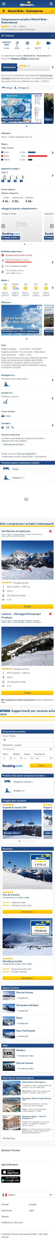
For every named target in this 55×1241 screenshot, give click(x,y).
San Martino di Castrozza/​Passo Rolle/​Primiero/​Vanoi (21, 535)
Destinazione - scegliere (12, 745)
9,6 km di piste (46, 75)
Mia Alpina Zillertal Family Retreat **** (36, 1099)
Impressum (6, 1210)
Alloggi (9, 88)
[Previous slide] (3, 108)
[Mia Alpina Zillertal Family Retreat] (8, 1104)
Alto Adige (29, 620)
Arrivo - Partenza (9, 736)
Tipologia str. (40, 754)
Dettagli (27, 606)
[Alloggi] (3, 88)
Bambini (16, 754)
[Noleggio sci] (16, 88)
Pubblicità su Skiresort (12, 1222)
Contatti (5, 1204)
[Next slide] (52, 108)
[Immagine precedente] (4, 823)
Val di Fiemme (37, 622)
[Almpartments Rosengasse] (8, 1088)
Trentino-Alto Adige (18, 534)
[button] (13, 766)
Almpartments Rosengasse (34, 1082)
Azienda (32, 1204)
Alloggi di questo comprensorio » (19, 208)
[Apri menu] (4, 4)
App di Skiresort (9, 1164)
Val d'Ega (36, 620)
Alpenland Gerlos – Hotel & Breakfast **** (34, 1117)
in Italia (26, 898)
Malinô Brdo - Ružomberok (25, 11)
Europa (3, 534)
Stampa (5, 1216)
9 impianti (5, 78)
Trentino (28, 534)
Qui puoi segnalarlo (26, 454)
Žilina (3, 702)
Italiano (11, 1195)
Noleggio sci (23, 88)
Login (31, 1210)
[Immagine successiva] (50, 823)
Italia (9, 534)
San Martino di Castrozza (15, 531)
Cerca (41, 765)
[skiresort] (27, 4)
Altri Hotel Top (8, 1138)
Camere (27, 754)
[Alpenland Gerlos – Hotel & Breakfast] (8, 1123)
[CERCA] (51, 4)
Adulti (5, 754)
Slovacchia (34, 59)
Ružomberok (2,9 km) (13, 444)
